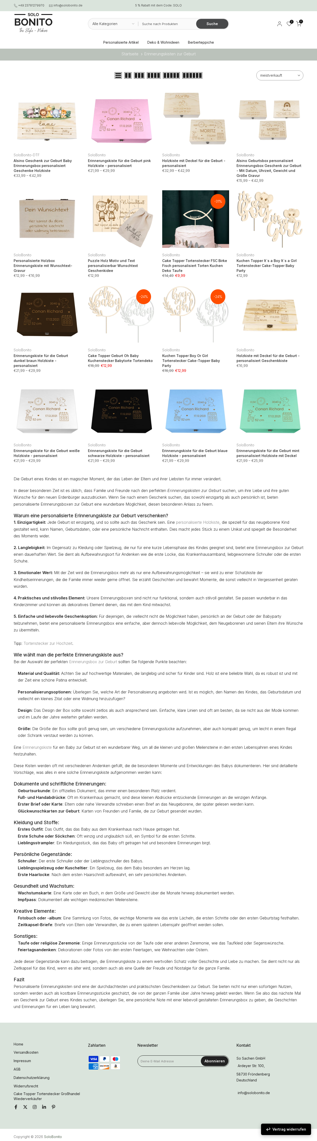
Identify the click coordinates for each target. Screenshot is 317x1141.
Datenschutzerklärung (32, 1078)
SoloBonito (97, 155)
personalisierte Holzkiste (197, 522)
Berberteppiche (201, 42)
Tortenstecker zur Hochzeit (48, 643)
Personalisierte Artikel (121, 42)
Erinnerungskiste (37, 747)
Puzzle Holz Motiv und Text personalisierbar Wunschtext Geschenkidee (113, 266)
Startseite (129, 53)
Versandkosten (26, 1052)
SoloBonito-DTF (27, 155)
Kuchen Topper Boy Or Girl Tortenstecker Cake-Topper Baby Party (191, 361)
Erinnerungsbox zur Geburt (93, 661)
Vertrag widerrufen (289, 1129)
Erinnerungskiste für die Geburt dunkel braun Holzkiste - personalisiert (41, 361)
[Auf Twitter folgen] (25, 1107)
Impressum (22, 1061)
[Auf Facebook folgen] (16, 1107)
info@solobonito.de (67, 5)
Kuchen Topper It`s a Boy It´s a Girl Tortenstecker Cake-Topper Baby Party (267, 266)
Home (18, 1044)
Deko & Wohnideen (163, 42)
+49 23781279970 (31, 5)
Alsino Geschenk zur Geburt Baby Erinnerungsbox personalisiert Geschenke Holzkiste (43, 166)
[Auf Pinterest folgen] (53, 1107)
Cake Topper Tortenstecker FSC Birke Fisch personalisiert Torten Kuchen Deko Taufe (194, 266)
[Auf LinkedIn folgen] (44, 1107)
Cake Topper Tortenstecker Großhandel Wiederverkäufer (47, 1096)
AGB (17, 1069)
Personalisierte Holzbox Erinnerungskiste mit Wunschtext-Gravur (43, 266)
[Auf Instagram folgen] (34, 1107)
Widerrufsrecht (26, 1086)
